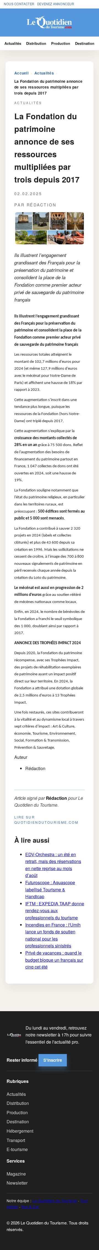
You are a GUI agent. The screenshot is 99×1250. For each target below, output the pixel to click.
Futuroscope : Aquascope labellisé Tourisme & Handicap (50, 889)
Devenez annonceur (55, 4)
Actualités (12, 43)
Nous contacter (19, 4)
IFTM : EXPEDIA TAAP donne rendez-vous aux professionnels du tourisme (54, 910)
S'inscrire (52, 1060)
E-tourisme (17, 1149)
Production (60, 43)
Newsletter (17, 1183)
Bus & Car (30, 1206)
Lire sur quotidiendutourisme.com (46, 820)
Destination (84, 43)
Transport (16, 1140)
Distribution (36, 43)
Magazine (16, 1174)
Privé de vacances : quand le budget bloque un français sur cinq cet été (54, 960)
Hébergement (20, 1131)
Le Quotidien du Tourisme (54, 1200)
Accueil (21, 73)
